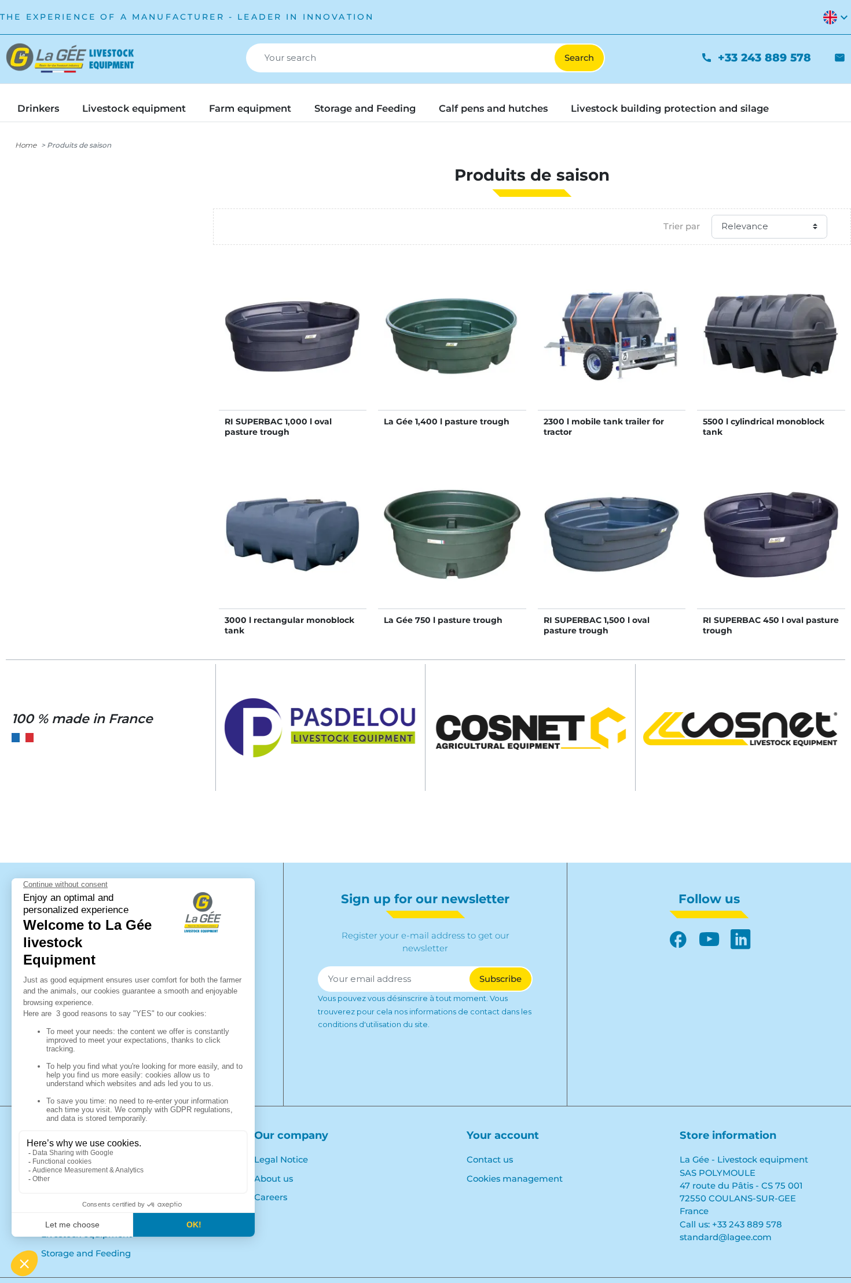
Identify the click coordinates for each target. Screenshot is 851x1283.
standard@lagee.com (726, 1237)
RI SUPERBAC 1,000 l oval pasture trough (278, 426)
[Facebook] (678, 939)
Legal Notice (281, 1159)
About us (273, 1179)
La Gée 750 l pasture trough (443, 620)
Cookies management (515, 1179)
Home (25, 145)
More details (292, 348)
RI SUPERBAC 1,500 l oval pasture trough (597, 625)
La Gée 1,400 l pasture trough (446, 421)
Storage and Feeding (86, 1253)
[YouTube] (709, 939)
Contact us (490, 1159)
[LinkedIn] (740, 939)
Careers (270, 1197)
